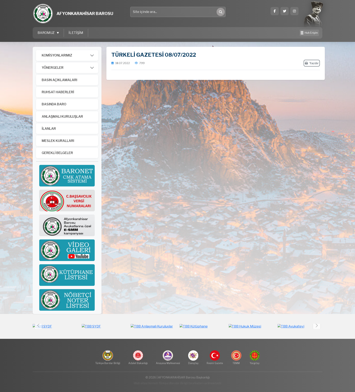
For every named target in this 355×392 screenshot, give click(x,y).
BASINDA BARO (54, 104)
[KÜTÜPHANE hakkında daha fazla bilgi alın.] (67, 275)
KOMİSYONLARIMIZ (57, 55)
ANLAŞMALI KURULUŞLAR (62, 116)
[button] (316, 325)
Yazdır (314, 63)
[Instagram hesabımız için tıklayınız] (294, 11)
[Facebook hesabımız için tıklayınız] (275, 11)
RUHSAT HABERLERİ (58, 92)
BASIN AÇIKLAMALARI (59, 80)
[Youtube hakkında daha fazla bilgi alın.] (67, 250)
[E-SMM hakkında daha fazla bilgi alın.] (67, 225)
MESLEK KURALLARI (58, 141)
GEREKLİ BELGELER (57, 153)
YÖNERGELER (52, 68)
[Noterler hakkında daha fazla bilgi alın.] (67, 300)
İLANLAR (49, 129)
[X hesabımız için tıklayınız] (284, 11)
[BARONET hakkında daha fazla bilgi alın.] (67, 175)
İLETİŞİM (76, 33)
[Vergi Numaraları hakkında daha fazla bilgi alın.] (67, 200)
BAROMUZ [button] (46, 33)
